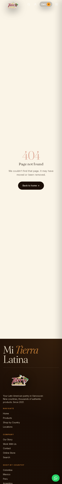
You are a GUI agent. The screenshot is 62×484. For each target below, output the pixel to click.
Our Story (7, 439)
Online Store (9, 453)
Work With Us (9, 444)
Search (6, 457)
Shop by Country (11, 422)
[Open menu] (57, 4)
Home (6, 413)
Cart (45, 4)
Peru (5, 479)
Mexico (6, 474)
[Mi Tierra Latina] (13, 4)
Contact (7, 448)
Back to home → (31, 185)
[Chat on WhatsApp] (56, 478)
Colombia (7, 470)
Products (7, 418)
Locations (7, 427)
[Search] (28, 4)
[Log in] (35, 4)
